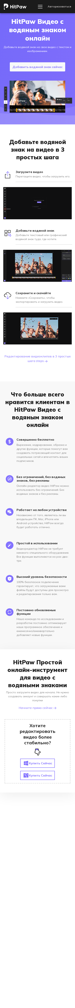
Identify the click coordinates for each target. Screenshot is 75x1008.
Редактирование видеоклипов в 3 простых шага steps (37, 358)
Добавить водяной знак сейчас (37, 67)
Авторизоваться (59, 6)
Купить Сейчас (40, 763)
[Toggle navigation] (40, 7)
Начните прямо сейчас (36, 708)
